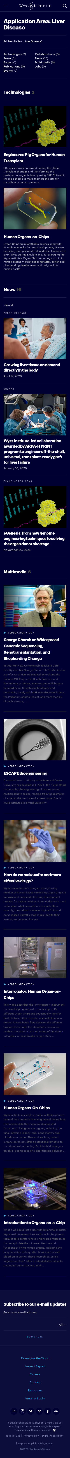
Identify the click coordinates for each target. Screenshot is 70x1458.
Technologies (15, 54)
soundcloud (56, 1411)
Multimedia (45, 62)
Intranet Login (35, 1398)
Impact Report (35, 1366)
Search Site (64, 5)
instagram (22, 1411)
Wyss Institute (35, 6)
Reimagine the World (35, 1358)
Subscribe (35, 1336)
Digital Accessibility (52, 1435)
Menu (5, 6)
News (41, 58)
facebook (47, 1411)
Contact (35, 1382)
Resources (35, 1390)
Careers (35, 1374)
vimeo (39, 1411)
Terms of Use (13, 1435)
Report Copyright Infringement (35, 1443)
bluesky (30, 1411)
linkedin (13, 1411)
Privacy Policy (31, 1435)
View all (8, 305)
